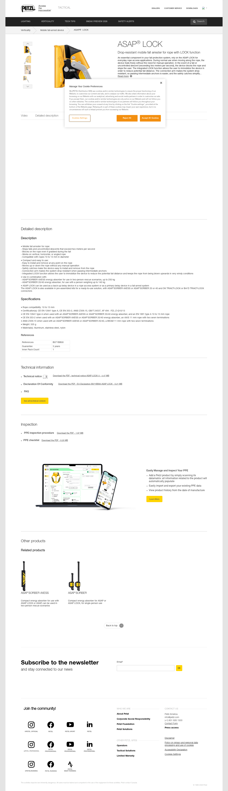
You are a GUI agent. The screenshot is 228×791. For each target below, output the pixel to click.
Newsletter (162, 24)
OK (179, 668)
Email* (120, 662)
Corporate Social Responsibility (133, 719)
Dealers (156, 8)
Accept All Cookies (150, 118)
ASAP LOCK (81, 30)
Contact (160, 20)
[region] (115, 103)
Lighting (25, 22)
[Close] (161, 82)
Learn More (154, 499)
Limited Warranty (125, 756)
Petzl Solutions (124, 729)
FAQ (159, 16)
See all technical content (34, 401)
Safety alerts (126, 22)
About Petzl (123, 714)
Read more (123, 76)
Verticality (47, 22)
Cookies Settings (79, 118)
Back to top (111, 626)
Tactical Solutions (126, 751)
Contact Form (171, 724)
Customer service (173, 8)
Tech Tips (70, 22)
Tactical (64, 8)
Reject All (127, 118)
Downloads (192, 8)
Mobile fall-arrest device (52, 30)
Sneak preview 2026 (96, 22)
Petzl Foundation (125, 724)
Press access (172, 728)
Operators (122, 746)
